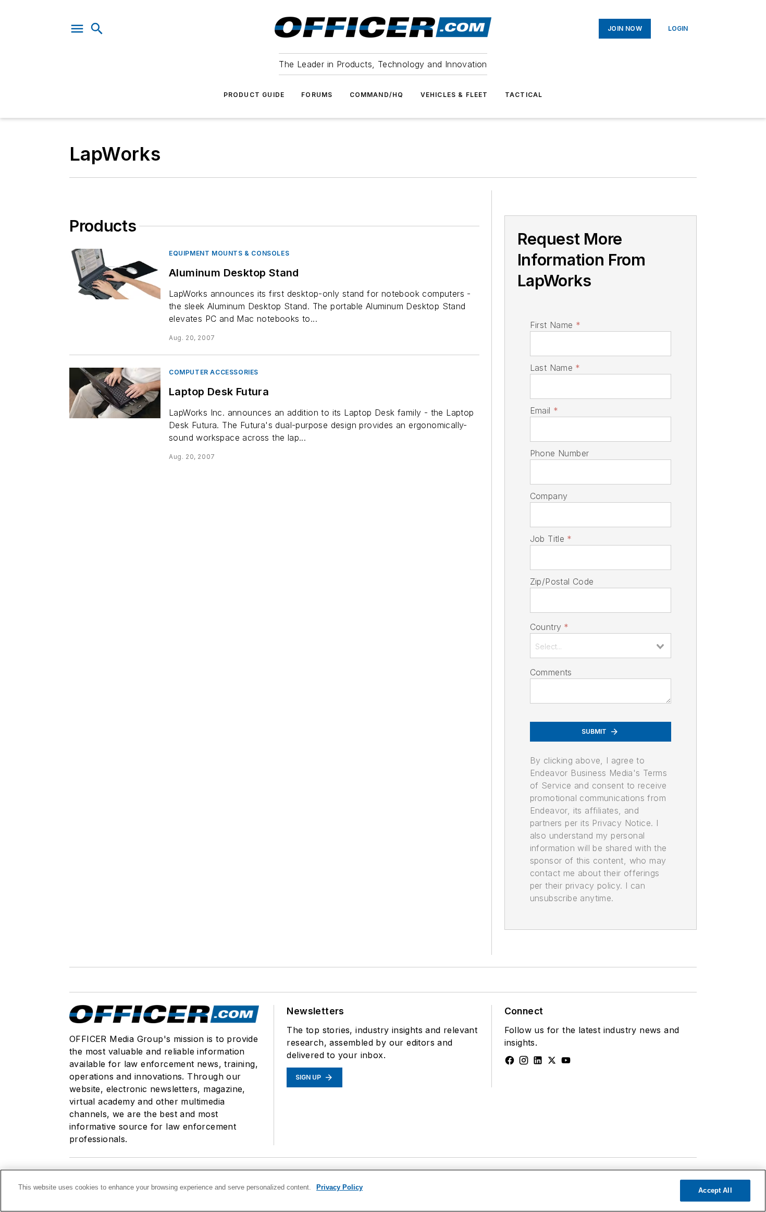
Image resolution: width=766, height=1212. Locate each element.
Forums (316, 95)
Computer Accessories (213, 372)
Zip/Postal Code (562, 581)
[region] (383, 1190)
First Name (555, 325)
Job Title (551, 539)
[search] (97, 29)
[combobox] (600, 645)
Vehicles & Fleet (454, 95)
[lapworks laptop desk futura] (114, 393)
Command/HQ (377, 95)
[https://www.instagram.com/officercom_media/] (523, 1060)
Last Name (555, 367)
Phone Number (559, 453)
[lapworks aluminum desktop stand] (114, 274)
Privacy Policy (339, 1187)
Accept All (715, 1190)
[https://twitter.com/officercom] (552, 1060)
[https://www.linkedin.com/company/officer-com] (538, 1060)
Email (544, 410)
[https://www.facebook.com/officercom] (509, 1060)
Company (549, 496)
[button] (77, 29)
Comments (551, 672)
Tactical (524, 95)
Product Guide (254, 95)
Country (549, 627)
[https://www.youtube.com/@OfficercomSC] (566, 1060)
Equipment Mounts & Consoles (229, 253)
